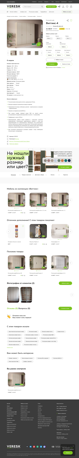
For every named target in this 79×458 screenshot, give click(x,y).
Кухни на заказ (24, 410)
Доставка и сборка (39, 175)
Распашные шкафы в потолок (30, 344)
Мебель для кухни (10, 430)
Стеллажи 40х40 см (57, 358)
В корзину (51, 64)
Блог (53, 1)
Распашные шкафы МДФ (48, 334)
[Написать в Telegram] (59, 7)
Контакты (57, 1)
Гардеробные (9, 422)
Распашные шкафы (33, 331)
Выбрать (50, 46)
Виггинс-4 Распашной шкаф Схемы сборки (19, 141)
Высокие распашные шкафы (15, 341)
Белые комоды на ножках (27, 358)
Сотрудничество (41, 415)
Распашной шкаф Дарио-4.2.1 (58, 273)
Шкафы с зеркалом (13, 358)
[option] (18, 204)
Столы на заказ (24, 415)
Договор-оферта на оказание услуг (45, 421)
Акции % (70, 1)
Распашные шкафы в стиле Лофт (49, 341)
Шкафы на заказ (24, 408)
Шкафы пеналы (61, 331)
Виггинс (17, 139)
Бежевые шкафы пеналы (47, 331)
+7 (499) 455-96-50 (63, 406)
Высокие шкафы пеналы (14, 344)
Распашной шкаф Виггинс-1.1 (58, 210)
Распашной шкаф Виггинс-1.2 (15, 210)
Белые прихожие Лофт (13, 361)
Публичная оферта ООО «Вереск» (45, 419)
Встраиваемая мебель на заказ (27, 417)
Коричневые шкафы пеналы (14, 334)
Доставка (40, 1)
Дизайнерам (64, 1)
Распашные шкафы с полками (32, 334)
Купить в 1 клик (66, 64)
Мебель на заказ (24, 406)
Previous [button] (8, 231)
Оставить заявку (65, 167)
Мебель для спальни (11, 428)
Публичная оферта (13, 144)
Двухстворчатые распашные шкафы (16, 331)
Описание (13, 175)
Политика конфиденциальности (44, 417)
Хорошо (68, 452)
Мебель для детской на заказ (27, 419)
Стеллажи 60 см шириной (43, 358)
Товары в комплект (26, 175)
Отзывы (39, 408)
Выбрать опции (59, 59)
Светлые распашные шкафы (14, 338)
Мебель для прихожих (11, 424)
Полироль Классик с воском (14, 242)
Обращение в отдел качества (44, 423)
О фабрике (34, 1)
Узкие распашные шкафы (31, 338)
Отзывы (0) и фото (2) (58, 26)
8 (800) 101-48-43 (62, 408)
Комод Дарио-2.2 (55, 242)
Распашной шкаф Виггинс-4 (14, 390)
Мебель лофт (9, 432)
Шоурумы (46, 1)
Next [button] (70, 200)
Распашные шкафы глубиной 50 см (48, 338)
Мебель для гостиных (11, 426)
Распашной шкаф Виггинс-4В (15, 273)
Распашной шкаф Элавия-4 (36, 273)
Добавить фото (65, 283)
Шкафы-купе (9, 418)
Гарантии (65, 175)
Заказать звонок (51, 6)
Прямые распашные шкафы (31, 341)
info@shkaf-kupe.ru (63, 410)
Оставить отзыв (65, 308)
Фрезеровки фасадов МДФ (43, 425)
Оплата (52, 175)
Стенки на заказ (24, 414)
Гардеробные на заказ (25, 412)
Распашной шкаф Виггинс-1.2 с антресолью (40, 210)
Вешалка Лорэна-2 (34, 242)
